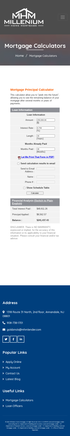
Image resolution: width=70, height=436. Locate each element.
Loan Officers (14, 406)
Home (19, 56)
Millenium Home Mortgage (17, 422)
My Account (13, 367)
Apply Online (13, 362)
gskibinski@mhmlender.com (24, 329)
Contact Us (13, 373)
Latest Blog (13, 379)
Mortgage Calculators (19, 400)
